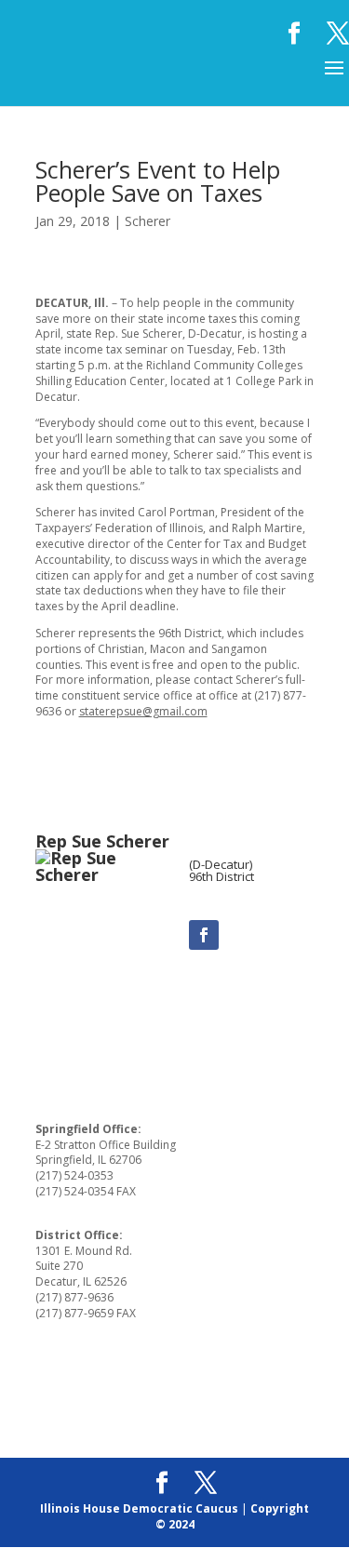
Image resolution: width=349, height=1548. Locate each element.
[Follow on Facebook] (204, 935)
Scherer (147, 221)
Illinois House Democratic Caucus (139, 1508)
